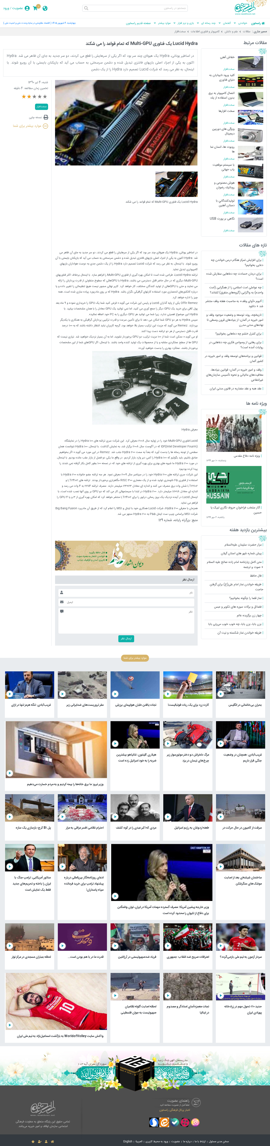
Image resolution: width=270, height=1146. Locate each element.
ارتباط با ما (200, 1141)
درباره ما (187, 1141)
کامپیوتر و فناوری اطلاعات (205, 31)
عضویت (17, 8)
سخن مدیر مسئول (219, 1141)
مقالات (246, 31)
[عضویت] (39, 1141)
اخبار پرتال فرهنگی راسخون (174, 1110)
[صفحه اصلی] (52, 1141)
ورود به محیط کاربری (157, 1141)
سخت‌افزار (180, 31)
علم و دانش (231, 31)
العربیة (138, 1141)
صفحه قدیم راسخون (138, 23)
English (127, 1141)
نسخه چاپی (35, 117)
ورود (6, 8)
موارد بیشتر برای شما (27, 126)
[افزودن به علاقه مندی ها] (33, 1141)
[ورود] (46, 1141)
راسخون (256, 23)
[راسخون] (251, 14)
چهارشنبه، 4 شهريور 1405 (64, 23)
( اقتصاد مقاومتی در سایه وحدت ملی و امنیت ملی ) (27, 23)
